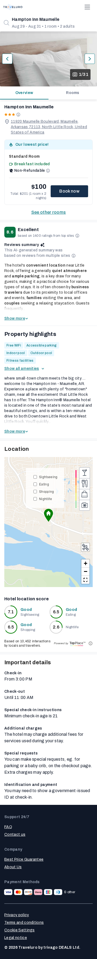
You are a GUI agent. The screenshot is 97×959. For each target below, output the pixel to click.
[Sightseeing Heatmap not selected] (84, 505)
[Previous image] (7, 59)
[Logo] (12, 7)
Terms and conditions (24, 923)
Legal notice (15, 938)
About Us (13, 867)
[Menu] (87, 7)
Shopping (46, 491)
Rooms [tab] (72, 93)
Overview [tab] (24, 93)
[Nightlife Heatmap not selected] (84, 472)
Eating (44, 484)
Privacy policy (16, 915)
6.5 (56, 612)
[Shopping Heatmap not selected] (84, 494)
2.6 (56, 627)
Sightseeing (48, 476)
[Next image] (90, 59)
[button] (48, 515)
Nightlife (45, 498)
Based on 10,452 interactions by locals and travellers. (27, 643)
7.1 (11, 612)
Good (26, 610)
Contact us (14, 834)
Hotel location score (26, 599)
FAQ (8, 827)
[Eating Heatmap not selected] (84, 483)
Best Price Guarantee (23, 859)
